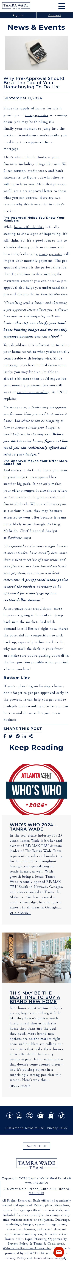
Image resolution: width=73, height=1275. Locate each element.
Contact (54, 15)
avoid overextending (33, 392)
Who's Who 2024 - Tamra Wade (33, 827)
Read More (20, 913)
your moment (26, 128)
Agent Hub (36, 1146)
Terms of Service (45, 1258)
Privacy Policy (57, 1128)
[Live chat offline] (59, 1252)
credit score (36, 171)
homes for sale (46, 108)
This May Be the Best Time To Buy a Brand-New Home (35, 997)
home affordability (29, 227)
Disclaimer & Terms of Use (24, 1128)
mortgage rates (36, 115)
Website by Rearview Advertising (27, 1248)
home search (22, 352)
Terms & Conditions (48, 1244)
